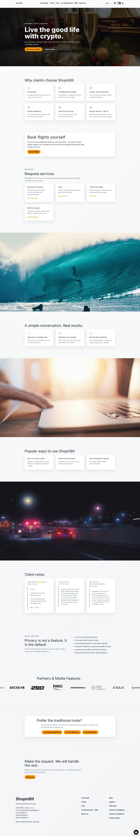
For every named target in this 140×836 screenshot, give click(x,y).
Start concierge (32, 198)
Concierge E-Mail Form (52, 732)
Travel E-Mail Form (72, 732)
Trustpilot (42, 582)
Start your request (33, 49)
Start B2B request (33, 217)
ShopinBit (19, 3)
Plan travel (92, 196)
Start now (30, 777)
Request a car (62, 196)
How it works (50, 49)
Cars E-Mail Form (90, 732)
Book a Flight (34, 152)
